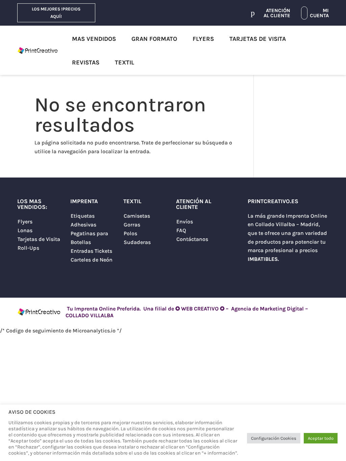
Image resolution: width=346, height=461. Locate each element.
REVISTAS (85, 62)
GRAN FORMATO (154, 39)
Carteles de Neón (92, 259)
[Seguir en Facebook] (280, 275)
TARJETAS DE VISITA (257, 39)
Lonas (25, 230)
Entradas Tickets (91, 251)
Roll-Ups (28, 248)
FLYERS (203, 39)
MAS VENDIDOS (94, 39)
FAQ (181, 230)
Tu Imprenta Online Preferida (103, 308)
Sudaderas (137, 242)
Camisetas (137, 216)
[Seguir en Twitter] (253, 275)
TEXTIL (124, 62)
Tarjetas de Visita (39, 239)
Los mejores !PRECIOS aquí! (56, 12)
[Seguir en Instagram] (266, 275)
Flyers (25, 221)
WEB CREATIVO (200, 308)
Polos (130, 233)
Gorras (132, 224)
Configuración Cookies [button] (273, 438)
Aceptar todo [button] (320, 438)
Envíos (184, 221)
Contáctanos (192, 239)
